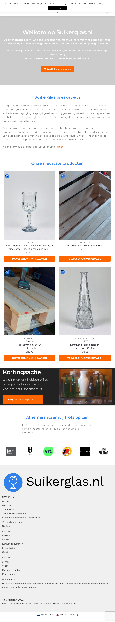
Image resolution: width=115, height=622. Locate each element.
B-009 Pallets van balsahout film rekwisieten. (29, 344)
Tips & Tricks (8, 509)
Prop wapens (9, 574)
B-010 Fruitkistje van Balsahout (84, 245)
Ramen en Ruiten (11, 570)
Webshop (7, 505)
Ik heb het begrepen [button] (57, 8)
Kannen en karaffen (84, 338)
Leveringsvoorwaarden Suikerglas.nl (21, 517)
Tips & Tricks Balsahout (14, 513)
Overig (5, 552)
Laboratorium (9, 548)
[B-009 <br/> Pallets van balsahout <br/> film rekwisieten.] (29, 301)
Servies (5, 561)
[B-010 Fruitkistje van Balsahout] (85, 205)
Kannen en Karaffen (12, 543)
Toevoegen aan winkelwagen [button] (29, 259)
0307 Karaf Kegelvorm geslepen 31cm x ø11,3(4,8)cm (85, 344)
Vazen (5, 565)
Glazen (29, 242)
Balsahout (85, 242)
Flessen (6, 535)
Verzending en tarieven (14, 522)
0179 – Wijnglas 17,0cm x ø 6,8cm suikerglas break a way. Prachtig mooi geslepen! (29, 247)
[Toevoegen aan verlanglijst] (7, 176)
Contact (6, 526)
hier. (61, 146)
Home (5, 501)
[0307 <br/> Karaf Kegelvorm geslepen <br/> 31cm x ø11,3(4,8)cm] (85, 301)
